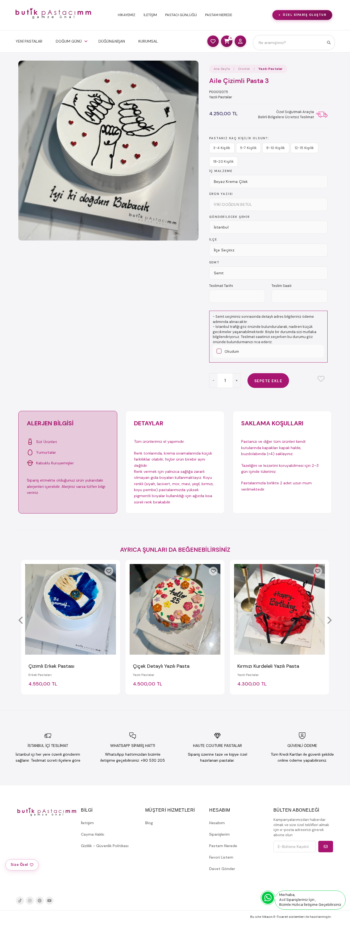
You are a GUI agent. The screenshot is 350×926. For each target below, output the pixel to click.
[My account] (240, 41)
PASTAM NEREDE (218, 15)
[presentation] (21, 620)
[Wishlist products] (213, 41)
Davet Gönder (222, 868)
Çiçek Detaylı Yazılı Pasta (161, 666)
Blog (149, 822)
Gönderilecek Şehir (229, 217)
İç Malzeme (220, 171)
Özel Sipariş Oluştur (304, 15)
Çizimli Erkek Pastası (51, 666)
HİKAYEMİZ (126, 15)
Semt (214, 262)
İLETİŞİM (150, 15)
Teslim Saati (281, 285)
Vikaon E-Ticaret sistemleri (283, 917)
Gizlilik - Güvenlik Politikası (105, 845)
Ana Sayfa (222, 69)
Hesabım (217, 822)
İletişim (87, 822)
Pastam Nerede (223, 845)
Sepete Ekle (268, 380)
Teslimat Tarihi (221, 285)
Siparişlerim (219, 834)
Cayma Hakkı (92, 834)
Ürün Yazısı (221, 194)
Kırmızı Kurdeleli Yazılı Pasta (268, 666)
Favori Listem (221, 857)
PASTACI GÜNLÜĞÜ (181, 15)
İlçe (213, 239)
